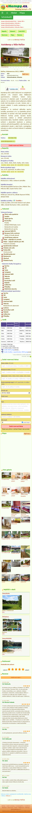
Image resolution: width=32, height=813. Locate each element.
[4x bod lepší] (19, 669)
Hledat (14, 13)
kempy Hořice (20, 40)
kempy (3, 806)
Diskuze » (8, 796)
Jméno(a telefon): (6, 414)
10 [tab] (27, 65)
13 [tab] (5, 67)
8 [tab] (21, 65)
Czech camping (10, 806)
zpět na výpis (11, 39)
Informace (10, 807)
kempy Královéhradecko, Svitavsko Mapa (12, 27)
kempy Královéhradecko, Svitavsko (10, 23)
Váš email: (4, 420)
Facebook (27, 806)
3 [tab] (8, 65)
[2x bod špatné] (12, 669)
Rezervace (4, 35)
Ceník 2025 (21, 31)
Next (30, 58)
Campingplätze (19, 806)
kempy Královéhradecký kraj (8, 21)
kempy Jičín (21, 21)
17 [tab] (16, 67)
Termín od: (4, 390)
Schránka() (6, 17)
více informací (25, 2)
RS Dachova (5, 617)
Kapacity (4, 31)
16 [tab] (13, 67)
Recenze (19, 35)
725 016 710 (12, 138)
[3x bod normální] (16, 669)
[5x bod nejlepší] (23, 669)
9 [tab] (24, 65)
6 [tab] (16, 65)
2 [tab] (5, 65)
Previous (2, 58)
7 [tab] (19, 65)
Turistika (19, 201)
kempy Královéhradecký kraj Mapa (10, 25)
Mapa (22, 13)
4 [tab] (11, 65)
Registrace (21, 807)
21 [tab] (27, 67)
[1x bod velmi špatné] (9, 669)
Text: (2, 402)
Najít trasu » (25, 74)
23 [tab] (15, 69)
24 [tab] (17, 69)
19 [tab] (21, 67)
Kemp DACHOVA (6, 638)
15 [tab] (11, 67)
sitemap (27, 807)
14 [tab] (8, 67)
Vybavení (12, 31)
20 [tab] (24, 67)
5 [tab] (13, 65)
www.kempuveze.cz (7, 141)
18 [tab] (19, 67)
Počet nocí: (4, 396)
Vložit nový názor (16, 677)
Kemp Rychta (6, 593)
